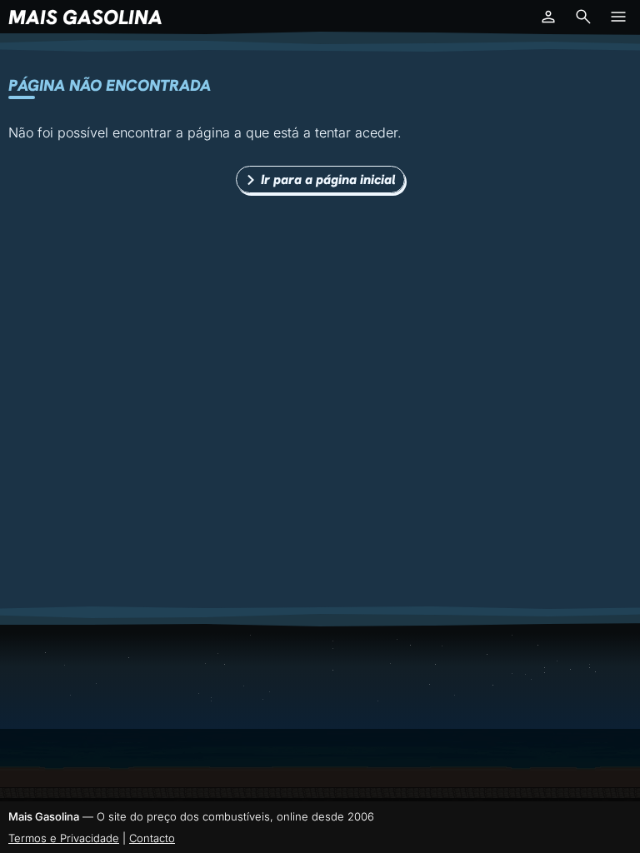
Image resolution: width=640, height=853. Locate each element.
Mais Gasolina (85, 17)
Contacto (152, 838)
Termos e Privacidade (63, 838)
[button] (548, 16)
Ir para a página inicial (328, 179)
